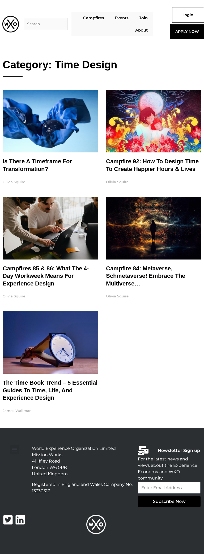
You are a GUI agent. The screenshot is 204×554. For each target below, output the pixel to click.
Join (143, 17)
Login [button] (187, 15)
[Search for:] (46, 24)
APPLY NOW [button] (187, 31)
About (141, 30)
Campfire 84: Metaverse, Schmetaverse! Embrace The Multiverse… (145, 276)
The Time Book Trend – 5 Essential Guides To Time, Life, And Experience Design (50, 390)
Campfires (93, 17)
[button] (14, 449)
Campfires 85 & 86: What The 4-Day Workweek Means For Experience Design (46, 276)
